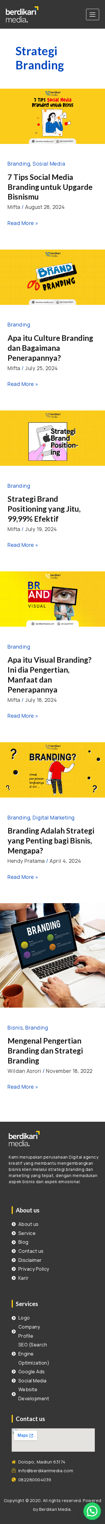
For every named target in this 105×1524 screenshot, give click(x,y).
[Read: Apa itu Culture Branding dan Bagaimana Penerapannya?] (52, 276)
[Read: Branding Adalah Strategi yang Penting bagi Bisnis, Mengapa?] (52, 769)
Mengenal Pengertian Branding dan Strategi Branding (45, 1050)
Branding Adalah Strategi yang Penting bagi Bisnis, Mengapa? (51, 840)
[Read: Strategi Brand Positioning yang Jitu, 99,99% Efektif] (52, 437)
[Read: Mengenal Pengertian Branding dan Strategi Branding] (52, 954)
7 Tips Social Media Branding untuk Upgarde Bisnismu (50, 187)
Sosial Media (49, 163)
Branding (19, 163)
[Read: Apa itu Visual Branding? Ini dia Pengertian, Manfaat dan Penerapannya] (52, 598)
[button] (92, 1511)
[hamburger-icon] (92, 14)
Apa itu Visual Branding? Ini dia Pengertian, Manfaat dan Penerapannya (50, 674)
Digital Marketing (54, 817)
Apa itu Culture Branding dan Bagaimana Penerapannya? (50, 347)
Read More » (23, 222)
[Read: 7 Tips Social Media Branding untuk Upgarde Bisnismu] (52, 115)
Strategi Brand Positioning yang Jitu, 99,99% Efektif (44, 508)
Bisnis (15, 1027)
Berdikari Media (55, 1509)
